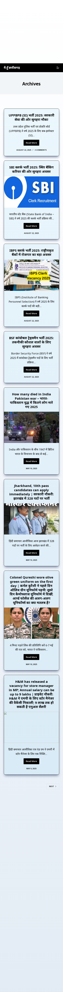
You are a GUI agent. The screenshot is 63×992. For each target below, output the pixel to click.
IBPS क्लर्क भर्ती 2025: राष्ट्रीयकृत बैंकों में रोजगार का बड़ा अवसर (31, 252)
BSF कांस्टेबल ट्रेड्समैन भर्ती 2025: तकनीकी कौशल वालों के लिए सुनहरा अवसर (31, 342)
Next (51, 786)
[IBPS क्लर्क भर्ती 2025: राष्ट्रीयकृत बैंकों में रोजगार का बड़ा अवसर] (31, 275)
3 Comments (41, 150)
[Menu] (58, 67)
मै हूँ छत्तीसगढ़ (12, 68)
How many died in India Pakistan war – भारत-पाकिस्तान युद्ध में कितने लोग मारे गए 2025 (31, 400)
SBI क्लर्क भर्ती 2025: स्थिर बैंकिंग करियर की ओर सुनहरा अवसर (31, 169)
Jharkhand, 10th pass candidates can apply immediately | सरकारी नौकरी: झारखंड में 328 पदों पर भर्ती (31, 491)
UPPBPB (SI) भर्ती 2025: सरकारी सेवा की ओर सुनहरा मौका (31, 117)
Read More (32, 143)
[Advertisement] (31, 31)
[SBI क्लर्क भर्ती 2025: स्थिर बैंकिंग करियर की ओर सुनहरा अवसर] (31, 191)
